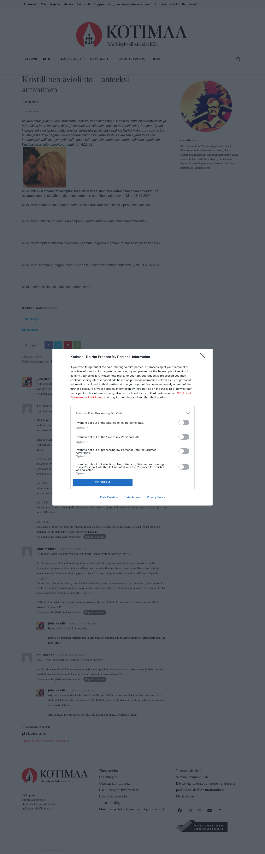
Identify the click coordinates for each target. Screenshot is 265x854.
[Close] (204, 357)
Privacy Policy (156, 497)
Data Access (132, 497)
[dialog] (132, 427)
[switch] (183, 422)
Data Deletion (109, 497)
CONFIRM (102, 482)
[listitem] (132, 413)
